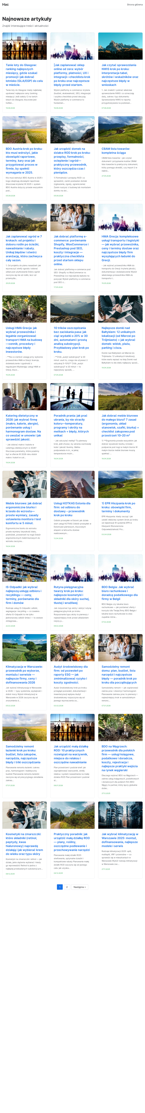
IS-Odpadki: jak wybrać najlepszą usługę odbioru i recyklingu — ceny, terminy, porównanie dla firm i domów (23, 595)
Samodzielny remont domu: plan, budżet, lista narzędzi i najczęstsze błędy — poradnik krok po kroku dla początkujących (119, 674)
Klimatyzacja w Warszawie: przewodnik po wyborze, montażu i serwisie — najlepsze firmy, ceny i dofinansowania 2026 (24, 674)
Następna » (80, 887)
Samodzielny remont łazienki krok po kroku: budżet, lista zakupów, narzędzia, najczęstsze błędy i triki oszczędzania (23, 754)
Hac (5, 4)
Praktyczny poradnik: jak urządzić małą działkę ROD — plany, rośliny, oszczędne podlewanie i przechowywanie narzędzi (72, 842)
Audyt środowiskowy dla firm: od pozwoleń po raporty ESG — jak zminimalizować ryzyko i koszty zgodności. (71, 674)
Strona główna (135, 4)
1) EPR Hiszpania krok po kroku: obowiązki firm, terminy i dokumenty (118, 507)
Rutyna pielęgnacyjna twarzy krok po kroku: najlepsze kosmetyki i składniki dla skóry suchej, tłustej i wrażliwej (71, 595)
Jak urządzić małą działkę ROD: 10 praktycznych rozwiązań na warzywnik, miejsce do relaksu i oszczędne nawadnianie (71, 754)
